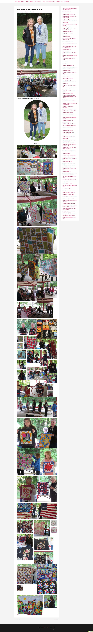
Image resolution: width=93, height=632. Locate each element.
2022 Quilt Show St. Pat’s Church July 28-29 (69, 173)
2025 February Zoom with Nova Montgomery (70, 67)
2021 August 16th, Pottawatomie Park (69, 215)
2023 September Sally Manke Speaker (69, 123)
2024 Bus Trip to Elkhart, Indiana (68, 93)
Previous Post (17, 619)
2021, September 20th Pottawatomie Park (69, 213)
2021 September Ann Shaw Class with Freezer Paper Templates (69, 212)
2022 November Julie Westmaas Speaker (69, 155)
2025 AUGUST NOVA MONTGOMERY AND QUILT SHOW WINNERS (69, 47)
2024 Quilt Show (65, 83)
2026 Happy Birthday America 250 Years (69, 14)
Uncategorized (26, 12)
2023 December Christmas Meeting (68, 114)
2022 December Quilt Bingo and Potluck (69, 150)
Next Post (56, 619)
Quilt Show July (38, 1)
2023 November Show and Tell (68, 120)
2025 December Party (66, 34)
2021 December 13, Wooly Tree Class (69, 203)
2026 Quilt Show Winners (67, 11)
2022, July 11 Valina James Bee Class (68, 174)
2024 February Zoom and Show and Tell (69, 110)
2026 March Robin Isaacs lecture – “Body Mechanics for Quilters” (69, 29)
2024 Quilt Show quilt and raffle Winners (69, 81)
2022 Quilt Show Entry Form (67, 188)
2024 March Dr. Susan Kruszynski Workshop (70, 109)
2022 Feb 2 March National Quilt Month (69, 192)
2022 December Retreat (66, 153)
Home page (17, 1)
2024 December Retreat (66, 70)
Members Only (60, 1)
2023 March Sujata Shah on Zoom (68, 142)
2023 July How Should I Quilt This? (68, 132)
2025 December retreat (66, 36)
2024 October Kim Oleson (67, 76)
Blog (44, 1)
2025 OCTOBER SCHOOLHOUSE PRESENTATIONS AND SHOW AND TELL (69, 42)
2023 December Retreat (66, 115)
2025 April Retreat (65, 63)
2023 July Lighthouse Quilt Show (68, 130)
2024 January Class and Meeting (68, 112)
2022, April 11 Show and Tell (67, 183)
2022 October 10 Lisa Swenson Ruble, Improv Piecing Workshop (69, 166)
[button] (28, 151)
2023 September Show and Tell (68, 127)
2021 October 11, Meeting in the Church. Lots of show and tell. (69, 209)
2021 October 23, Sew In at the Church (69, 206)
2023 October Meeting (66, 122)
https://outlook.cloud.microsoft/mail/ (47, 627)
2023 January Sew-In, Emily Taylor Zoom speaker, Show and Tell (69, 148)
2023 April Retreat (65, 138)
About (22, 1)
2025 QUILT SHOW (66, 50)
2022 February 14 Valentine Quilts (68, 194)
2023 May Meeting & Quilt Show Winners (69, 136)
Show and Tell (20, 12)
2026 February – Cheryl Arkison (68, 31)
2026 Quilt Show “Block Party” (67, 12)
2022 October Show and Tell (67, 161)
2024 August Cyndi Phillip (67, 80)
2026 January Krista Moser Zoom (68, 33)
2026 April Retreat (65, 22)
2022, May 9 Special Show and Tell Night (69, 179)
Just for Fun (66, 1)
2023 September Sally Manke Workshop (69, 125)
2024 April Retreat (65, 99)
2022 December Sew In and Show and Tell (69, 151)
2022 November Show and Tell (68, 156)
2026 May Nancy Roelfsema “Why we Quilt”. (70, 20)
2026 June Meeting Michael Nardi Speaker (69, 19)
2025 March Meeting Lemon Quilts (68, 65)
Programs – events (29, 1)
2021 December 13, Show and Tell (68, 198)
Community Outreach (50, 1)
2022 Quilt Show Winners (67, 171)
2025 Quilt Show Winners (67, 49)
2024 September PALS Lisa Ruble (68, 78)
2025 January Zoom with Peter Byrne (68, 68)
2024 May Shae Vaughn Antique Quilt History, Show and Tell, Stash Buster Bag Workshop (69, 96)
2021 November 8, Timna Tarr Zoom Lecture (70, 204)
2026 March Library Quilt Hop (67, 26)
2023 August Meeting (66, 128)
